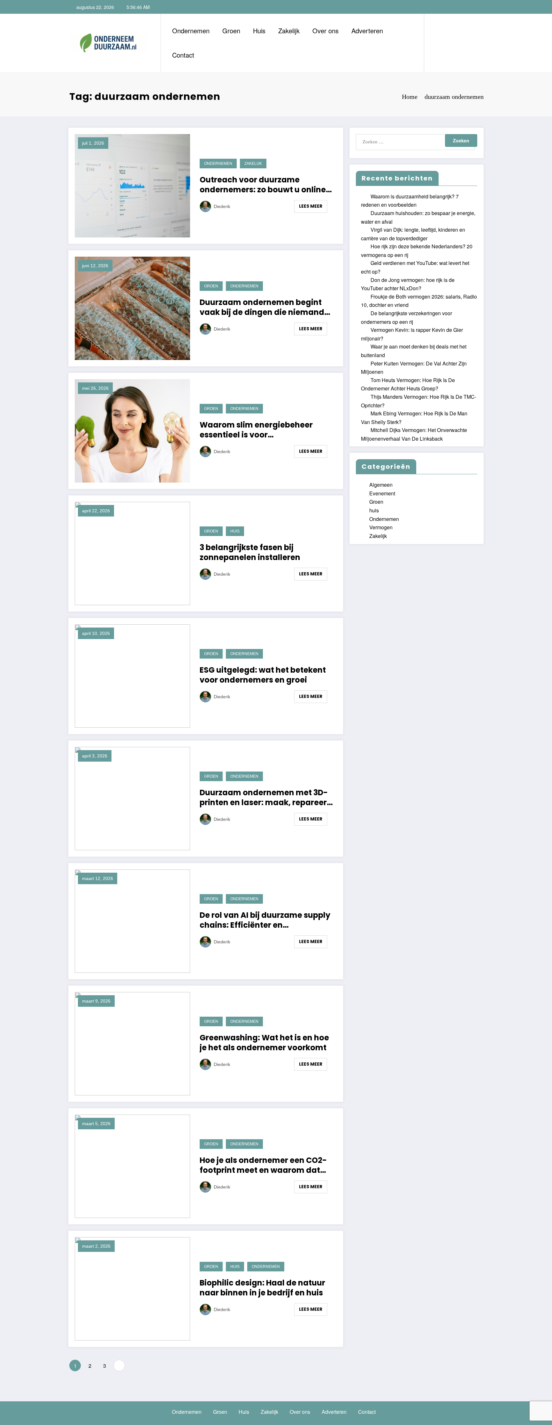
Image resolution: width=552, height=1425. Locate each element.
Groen (231, 30)
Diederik (222, 206)
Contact (183, 55)
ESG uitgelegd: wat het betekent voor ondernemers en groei (263, 675)
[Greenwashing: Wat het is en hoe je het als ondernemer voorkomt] (132, 1042)
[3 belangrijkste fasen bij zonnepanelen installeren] (132, 552)
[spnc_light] (447, 42)
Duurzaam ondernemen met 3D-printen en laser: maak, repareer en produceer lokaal (264, 797)
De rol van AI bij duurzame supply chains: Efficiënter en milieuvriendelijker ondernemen (265, 920)
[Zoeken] (435, 43)
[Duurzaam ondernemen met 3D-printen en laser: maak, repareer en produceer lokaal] (132, 797)
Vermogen (381, 527)
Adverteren (367, 30)
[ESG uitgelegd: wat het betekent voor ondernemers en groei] (132, 675)
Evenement (382, 493)
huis (235, 531)
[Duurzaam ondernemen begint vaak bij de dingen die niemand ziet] (132, 307)
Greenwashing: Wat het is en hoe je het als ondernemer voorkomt (264, 1043)
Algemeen (381, 484)
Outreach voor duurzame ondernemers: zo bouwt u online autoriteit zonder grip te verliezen (265, 185)
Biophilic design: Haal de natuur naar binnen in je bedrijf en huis (262, 1288)
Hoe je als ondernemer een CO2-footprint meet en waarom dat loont (263, 1165)
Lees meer (310, 206)
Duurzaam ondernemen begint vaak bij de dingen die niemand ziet (262, 307)
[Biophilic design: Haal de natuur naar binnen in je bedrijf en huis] (132, 1288)
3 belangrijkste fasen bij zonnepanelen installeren (251, 552)
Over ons (325, 30)
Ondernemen (191, 30)
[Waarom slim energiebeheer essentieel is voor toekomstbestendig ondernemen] (132, 430)
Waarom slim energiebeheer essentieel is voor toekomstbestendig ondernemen (266, 430)
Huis (259, 30)
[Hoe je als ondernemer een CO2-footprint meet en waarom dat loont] (132, 1165)
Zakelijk (289, 30)
